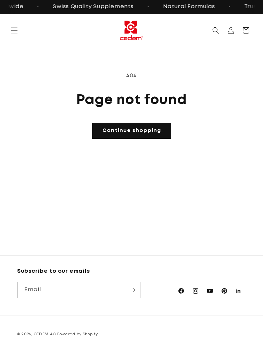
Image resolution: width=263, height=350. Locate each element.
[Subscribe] (132, 290)
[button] (14, 30)
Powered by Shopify (77, 334)
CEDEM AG (45, 334)
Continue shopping (131, 130)
